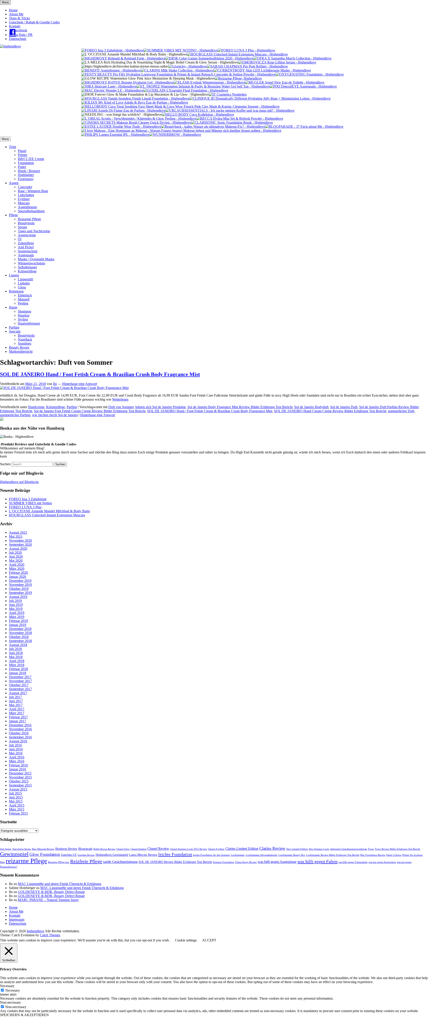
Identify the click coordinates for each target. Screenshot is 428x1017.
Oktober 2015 (19, 781)
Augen (14, 183)
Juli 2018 (15, 649)
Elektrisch (25, 295)
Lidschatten (26, 195)
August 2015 (18, 789)
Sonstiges (24, 343)
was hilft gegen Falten (317, 861)
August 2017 (18, 693)
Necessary (12, 990)
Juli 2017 (15, 697)
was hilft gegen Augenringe (277, 862)
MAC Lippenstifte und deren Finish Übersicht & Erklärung (59, 884)
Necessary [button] (7, 986)
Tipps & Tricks (19, 18)
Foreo (371, 849)
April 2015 (16, 805)
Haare (13, 307)
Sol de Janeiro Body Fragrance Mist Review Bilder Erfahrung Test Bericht (239, 407)
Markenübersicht (21, 351)
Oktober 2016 (19, 733)
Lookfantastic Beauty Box (291, 855)
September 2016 (20, 737)
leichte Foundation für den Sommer (211, 855)
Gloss (22, 287)
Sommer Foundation (223, 862)
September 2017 (20, 689)
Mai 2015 (16, 801)
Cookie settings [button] (186, 940)
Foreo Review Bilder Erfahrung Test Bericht (397, 849)
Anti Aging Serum (21, 849)
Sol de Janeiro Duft (343, 407)
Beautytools (26, 223)
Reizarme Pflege (29, 219)
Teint (12, 147)
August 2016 (18, 741)
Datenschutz (17, 39)
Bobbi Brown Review (104, 849)
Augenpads (26, 255)
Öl (19, 239)
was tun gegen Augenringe (382, 862)
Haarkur (23, 315)
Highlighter (26, 175)
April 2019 (16, 613)
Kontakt (14, 26)
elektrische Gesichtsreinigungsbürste (348, 849)
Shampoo (24, 311)
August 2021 (18, 532)
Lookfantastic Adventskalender (262, 855)
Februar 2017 (18, 717)
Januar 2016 (17, 769)
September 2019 (20, 593)
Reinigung (16, 291)
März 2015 (16, 809)
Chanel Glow (123, 849)
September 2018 (20, 641)
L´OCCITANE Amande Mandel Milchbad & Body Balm (49, 511)
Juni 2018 (16, 653)
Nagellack (25, 339)
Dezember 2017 (20, 677)
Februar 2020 (18, 572)
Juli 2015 (15, 793)
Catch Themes (50, 935)
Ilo (55, 384)
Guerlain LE (69, 854)
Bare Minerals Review (43, 849)
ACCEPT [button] (209, 940)
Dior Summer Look (319, 849)
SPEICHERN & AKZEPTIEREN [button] (24, 1015)
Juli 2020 (15, 552)
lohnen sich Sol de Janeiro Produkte (160, 407)
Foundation (26, 163)
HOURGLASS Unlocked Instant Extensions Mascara (47, 515)
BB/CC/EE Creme (31, 159)
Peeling (23, 303)
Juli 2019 (15, 601)
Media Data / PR (21, 35)
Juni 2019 (16, 605)
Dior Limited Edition (297, 849)
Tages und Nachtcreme (34, 231)
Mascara (24, 203)
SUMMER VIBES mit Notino (30, 503)
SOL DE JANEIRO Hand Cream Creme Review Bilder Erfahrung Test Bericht (330, 411)
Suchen (5, 464)
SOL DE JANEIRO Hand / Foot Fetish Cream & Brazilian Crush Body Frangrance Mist (209, 411)
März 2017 (16, 713)
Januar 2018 (17, 673)
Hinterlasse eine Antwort (79, 384)
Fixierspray (26, 179)
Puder (22, 167)
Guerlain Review (86, 855)
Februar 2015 (18, 813)
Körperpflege (27, 271)
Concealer (25, 187)
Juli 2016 (15, 745)
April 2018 (16, 661)
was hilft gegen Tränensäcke (353, 862)
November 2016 (20, 729)
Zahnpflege (26, 243)
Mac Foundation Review (372, 855)
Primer (22, 155)
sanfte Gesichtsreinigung (120, 862)
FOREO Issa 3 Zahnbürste (28, 499)
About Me (16, 14)
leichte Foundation (175, 854)
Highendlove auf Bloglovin (19, 482)
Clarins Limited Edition (241, 848)
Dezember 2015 (20, 773)
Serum (22, 227)
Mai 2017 (16, 705)
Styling (23, 319)
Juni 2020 (16, 556)
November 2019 (20, 585)
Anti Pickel (26, 247)
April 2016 (16, 757)
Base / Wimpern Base (33, 191)
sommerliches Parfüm (15, 415)
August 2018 (18, 645)
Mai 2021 (16, 536)
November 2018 (20, 633)
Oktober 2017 (19, 685)
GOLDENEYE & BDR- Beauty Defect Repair (51, 892)
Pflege (13, 215)
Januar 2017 (17, 721)
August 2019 (18, 597)
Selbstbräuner (27, 267)
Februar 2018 (18, 669)
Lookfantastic (238, 855)
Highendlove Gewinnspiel (112, 854)
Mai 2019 (16, 609)
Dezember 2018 (20, 629)
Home (13, 10)
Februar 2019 (18, 621)
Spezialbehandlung (31, 211)
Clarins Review (272, 848)
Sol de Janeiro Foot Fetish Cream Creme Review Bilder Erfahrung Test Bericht (89, 411)
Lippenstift (25, 279)
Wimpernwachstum (31, 263)
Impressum (16, 919)
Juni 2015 (16, 797)
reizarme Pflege (26, 860)
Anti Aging (5, 849)
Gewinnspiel (14, 854)
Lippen (14, 275)
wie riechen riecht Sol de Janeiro (55, 415)
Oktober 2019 (19, 589)
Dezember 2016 (20, 725)
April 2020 (16, 564)
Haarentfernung (29, 323)
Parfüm (14, 327)
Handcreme (36, 407)
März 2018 (16, 665)
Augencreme (27, 235)
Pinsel (22, 151)
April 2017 (16, 709)
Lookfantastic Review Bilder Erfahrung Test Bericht (332, 855)
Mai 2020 (16, 560)
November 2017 (20, 681)
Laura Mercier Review (143, 854)
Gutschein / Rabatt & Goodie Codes (34, 22)
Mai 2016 (16, 753)
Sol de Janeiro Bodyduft (311, 407)
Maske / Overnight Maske (36, 259)
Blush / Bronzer (29, 171)
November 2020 (20, 540)
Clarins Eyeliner (216, 849)
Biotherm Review (66, 848)
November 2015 (20, 777)
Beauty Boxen (19, 347)
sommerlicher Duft (401, 411)
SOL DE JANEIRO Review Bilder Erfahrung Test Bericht (175, 862)
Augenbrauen (27, 207)
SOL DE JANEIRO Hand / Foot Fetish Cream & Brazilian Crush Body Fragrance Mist (100, 374)
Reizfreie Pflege (86, 861)
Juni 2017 (16, 701)
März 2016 (16, 761)
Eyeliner (24, 199)
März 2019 (16, 617)
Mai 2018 (16, 657)
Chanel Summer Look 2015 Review (188, 849)
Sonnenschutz (27, 251)
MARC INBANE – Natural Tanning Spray (48, 900)
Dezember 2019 (20, 581)
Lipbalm (24, 283)
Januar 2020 (17, 576)
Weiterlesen (120, 399)
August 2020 (18, 548)
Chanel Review (158, 848)
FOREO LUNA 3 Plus (25, 507)
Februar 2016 (18, 765)
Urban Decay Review (246, 862)
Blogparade (85, 848)
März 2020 (16, 568)
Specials (15, 331)
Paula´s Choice (393, 855)
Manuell (23, 299)
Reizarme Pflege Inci (58, 862)
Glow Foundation (44, 854)
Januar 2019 (17, 625)
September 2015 (20, 785)
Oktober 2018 (19, 637)
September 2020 (20, 544)
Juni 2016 (16, 749)
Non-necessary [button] (10, 1002)
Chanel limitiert (138, 849)
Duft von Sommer (121, 407)
